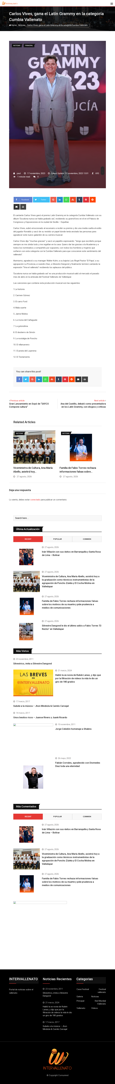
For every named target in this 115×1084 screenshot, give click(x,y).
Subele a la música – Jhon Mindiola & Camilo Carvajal (41, 706)
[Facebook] (19, 379)
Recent (28, 539)
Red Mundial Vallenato (100, 1002)
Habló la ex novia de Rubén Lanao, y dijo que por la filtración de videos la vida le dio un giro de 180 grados (78, 678)
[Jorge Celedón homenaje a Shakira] (33, 738)
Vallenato (81, 1008)
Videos (94, 1008)
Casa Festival (83, 989)
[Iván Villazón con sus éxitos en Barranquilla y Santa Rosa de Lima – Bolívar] (26, 556)
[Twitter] (26, 379)
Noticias (21, 25)
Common (87, 539)
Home (14, 25)
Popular (57, 539)
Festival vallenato (102, 990)
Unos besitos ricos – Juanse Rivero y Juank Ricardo (40, 717)
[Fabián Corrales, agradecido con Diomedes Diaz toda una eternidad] (33, 777)
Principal (80, 1001)
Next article (99, 400)
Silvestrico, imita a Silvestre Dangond (32, 663)
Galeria (80, 996)
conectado (35, 499)
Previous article (17, 400)
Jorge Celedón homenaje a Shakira (73, 729)
